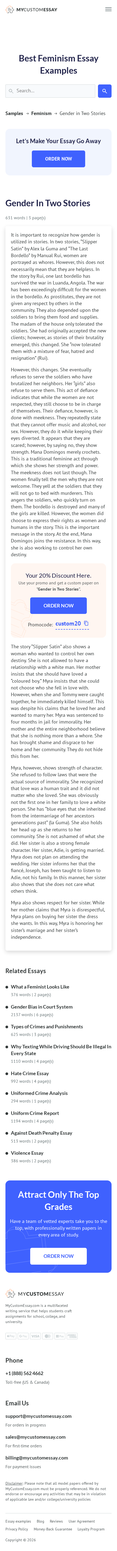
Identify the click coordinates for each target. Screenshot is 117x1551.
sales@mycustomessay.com (35, 1437)
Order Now (58, 159)
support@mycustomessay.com (38, 1416)
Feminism (41, 113)
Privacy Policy (16, 1529)
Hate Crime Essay (30, 1073)
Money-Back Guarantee (53, 1529)
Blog (40, 1521)
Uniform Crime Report (35, 1113)
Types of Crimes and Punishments (47, 1026)
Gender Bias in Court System (42, 1007)
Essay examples (18, 1521)
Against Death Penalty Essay (41, 1133)
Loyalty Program (91, 1529)
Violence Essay (27, 1153)
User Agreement (82, 1521)
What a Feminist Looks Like (40, 987)
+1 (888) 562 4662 (24, 1373)
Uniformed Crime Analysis (39, 1093)
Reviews (56, 1521)
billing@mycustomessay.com (36, 1458)
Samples (14, 113)
